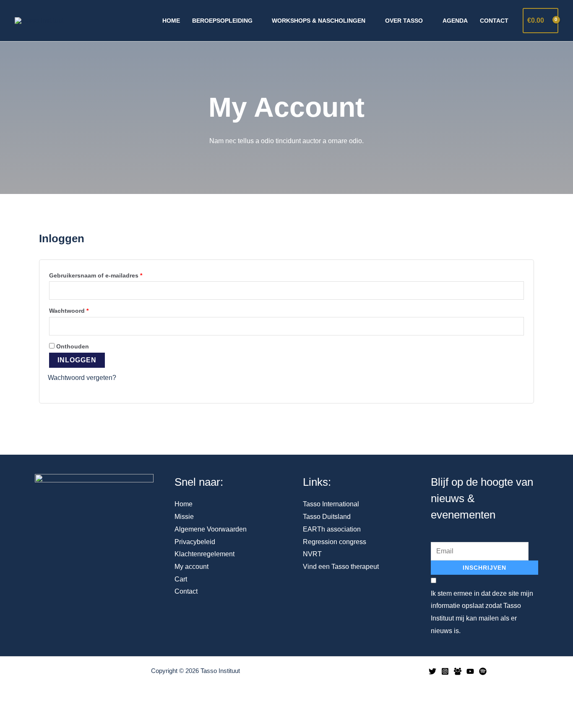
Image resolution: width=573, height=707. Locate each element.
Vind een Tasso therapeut (341, 566)
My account (191, 566)
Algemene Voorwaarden (211, 529)
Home (171, 20)
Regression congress (334, 541)
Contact (494, 20)
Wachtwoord (78, 309)
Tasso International (331, 504)
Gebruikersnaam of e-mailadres (105, 274)
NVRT (312, 554)
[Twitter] (432, 671)
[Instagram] (445, 671)
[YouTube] (470, 671)
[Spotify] (483, 671)
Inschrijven (484, 567)
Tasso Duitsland (327, 516)
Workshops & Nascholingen (318, 20)
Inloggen (76, 360)
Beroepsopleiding (222, 20)
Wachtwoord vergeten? (82, 377)
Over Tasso (404, 20)
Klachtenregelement (204, 554)
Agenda (455, 20)
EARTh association (332, 529)
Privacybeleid (195, 541)
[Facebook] (457, 671)
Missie (184, 516)
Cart (181, 579)
